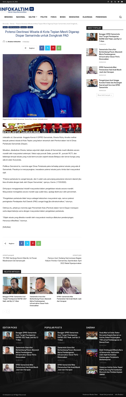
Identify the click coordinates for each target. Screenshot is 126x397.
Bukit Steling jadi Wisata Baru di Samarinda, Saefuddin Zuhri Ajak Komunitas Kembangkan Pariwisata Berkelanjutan (111, 355)
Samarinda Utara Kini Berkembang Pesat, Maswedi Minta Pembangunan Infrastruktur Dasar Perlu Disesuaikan (40, 301)
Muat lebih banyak (104, 95)
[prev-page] (4, 311)
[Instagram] (111, 1)
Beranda (6, 24)
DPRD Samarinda (14, 27)
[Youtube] (121, 1)
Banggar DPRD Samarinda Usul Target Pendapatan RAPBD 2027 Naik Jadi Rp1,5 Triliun (15, 299)
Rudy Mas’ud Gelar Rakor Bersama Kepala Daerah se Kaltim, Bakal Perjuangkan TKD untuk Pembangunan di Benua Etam (110, 337)
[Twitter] (115, 1)
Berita (12, 24)
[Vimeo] (118, 1)
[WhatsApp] (58, 48)
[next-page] (8, 311)
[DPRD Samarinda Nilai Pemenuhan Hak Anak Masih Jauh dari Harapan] (69, 285)
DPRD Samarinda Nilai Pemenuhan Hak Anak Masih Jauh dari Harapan (69, 299)
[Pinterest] (53, 48)
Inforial (30, 27)
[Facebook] (108, 1)
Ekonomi (23, 27)
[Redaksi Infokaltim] (4, 41)
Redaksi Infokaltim (14, 41)
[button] (120, 17)
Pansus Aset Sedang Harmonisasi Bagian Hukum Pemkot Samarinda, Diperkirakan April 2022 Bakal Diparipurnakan (63, 260)
